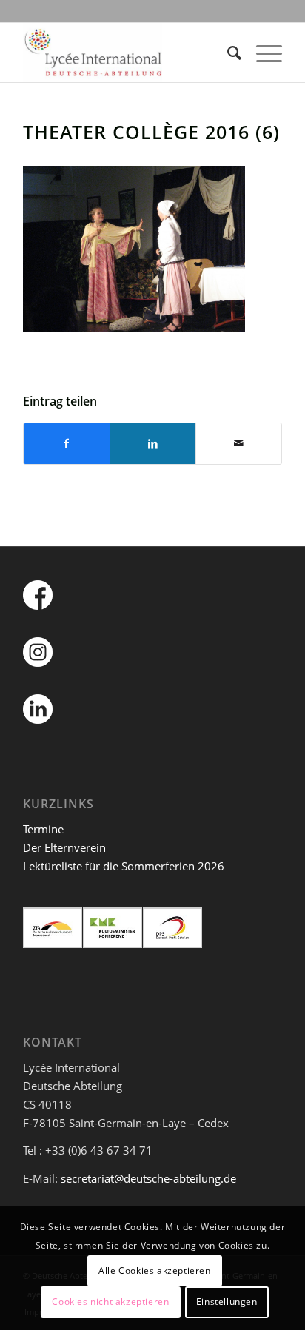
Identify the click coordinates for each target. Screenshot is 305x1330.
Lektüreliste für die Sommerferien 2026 (123, 866)
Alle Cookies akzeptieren (154, 1270)
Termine (43, 829)
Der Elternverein (64, 847)
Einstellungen (227, 1301)
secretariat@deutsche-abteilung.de (148, 1178)
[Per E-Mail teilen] (238, 443)
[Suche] (226, 52)
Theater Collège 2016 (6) (151, 131)
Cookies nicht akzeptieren (110, 1301)
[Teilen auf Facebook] (67, 443)
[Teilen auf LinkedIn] (152, 443)
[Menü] (261, 52)
